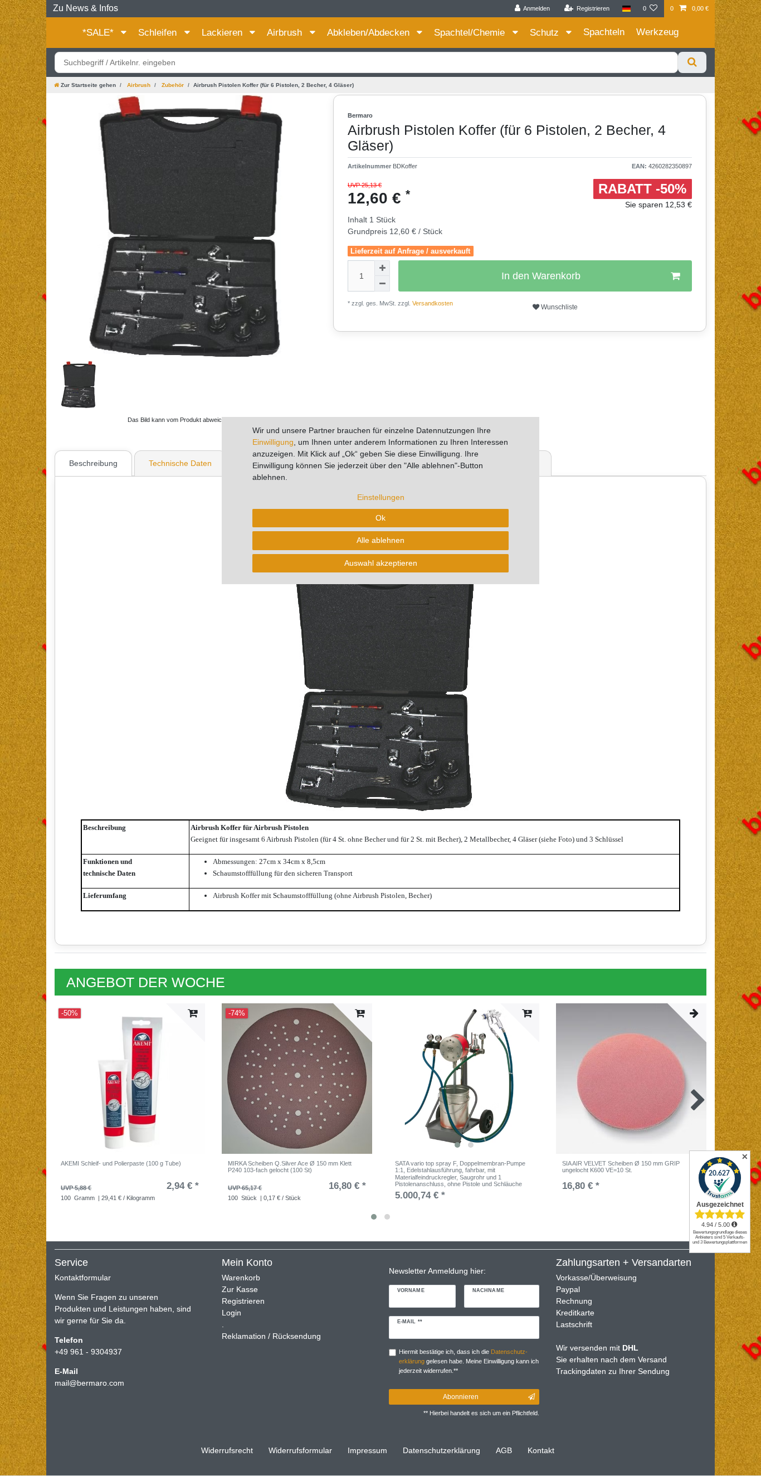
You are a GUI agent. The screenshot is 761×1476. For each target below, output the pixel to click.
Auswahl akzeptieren (380, 563)
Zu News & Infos (85, 8)
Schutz (546, 32)
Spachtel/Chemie (471, 32)
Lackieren (223, 32)
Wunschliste (558, 307)
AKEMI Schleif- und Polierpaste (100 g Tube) (121, 1163)
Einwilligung (273, 442)
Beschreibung (93, 463)
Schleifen (158, 32)
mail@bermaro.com (89, 1382)
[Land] (626, 8)
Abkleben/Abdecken (369, 32)
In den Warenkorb (540, 275)
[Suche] (692, 62)
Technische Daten (180, 463)
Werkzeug (657, 32)
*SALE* (99, 32)
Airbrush (286, 32)
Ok (380, 517)
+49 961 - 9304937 (88, 1351)
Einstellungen (380, 497)
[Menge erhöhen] (382, 268)
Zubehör (172, 85)
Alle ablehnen (380, 540)
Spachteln (604, 32)
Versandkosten (432, 303)
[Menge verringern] (382, 284)
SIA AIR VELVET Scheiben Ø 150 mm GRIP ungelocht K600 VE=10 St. (621, 1166)
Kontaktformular (83, 1277)
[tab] (95, 463)
